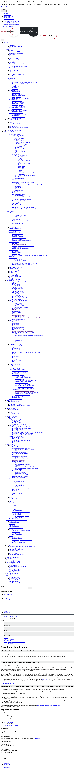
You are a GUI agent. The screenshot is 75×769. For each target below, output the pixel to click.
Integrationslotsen (16, 441)
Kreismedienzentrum (17, 367)
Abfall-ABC (15, 191)
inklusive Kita (18, 304)
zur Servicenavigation (9, 19)
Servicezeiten (12, 62)
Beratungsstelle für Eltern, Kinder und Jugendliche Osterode (29, 317)
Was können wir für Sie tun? (7, 588)
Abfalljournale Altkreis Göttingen (23, 196)
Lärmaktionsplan (16, 251)
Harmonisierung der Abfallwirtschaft (20, 200)
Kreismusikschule (16, 365)
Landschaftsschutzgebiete (21, 486)
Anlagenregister (16, 254)
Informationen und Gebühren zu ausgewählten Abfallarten (31, 184)
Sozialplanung (12, 85)
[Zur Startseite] (37, 38)
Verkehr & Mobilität (11, 525)
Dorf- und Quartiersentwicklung (16, 74)
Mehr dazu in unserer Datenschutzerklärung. (12, 6)
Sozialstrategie (15, 86)
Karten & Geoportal (11, 129)
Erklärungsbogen (19, 216)
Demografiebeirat (16, 91)
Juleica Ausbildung (16, 123)
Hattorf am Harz (19, 190)
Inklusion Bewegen (16, 431)
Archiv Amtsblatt (13, 565)
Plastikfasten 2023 (19, 178)
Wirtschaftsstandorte (14, 552)
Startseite (6, 638)
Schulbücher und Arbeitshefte (19, 372)
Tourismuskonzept (13, 268)
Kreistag (11, 50)
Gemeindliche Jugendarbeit (21, 376)
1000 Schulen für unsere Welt (19, 114)
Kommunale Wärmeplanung (18, 460)
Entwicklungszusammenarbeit (16, 113)
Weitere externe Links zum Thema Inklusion (22, 434)
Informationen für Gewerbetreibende (17, 549)
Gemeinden (9, 71)
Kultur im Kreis (13, 271)
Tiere (10, 504)
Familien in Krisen (16, 360)
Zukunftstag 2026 (13, 70)
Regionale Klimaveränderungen (19, 446)
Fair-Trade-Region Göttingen (16, 118)
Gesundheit (12, 417)
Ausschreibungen (10, 568)
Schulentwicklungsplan (17, 313)
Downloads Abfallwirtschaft (18, 194)
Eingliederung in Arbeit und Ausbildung (21, 220)
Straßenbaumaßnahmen (17, 234)
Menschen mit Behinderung (18, 423)
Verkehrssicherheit (16, 533)
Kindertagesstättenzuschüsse (18, 319)
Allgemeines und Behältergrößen (22, 142)
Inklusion (11, 425)
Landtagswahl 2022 (14, 581)
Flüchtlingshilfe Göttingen (18, 437)
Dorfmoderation (16, 75)
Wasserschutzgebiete (20, 484)
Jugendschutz (15, 389)
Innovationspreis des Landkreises (17, 554)
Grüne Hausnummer (20, 462)
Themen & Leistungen (9, 131)
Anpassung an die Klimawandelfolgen (21, 448)
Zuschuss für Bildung (17, 224)
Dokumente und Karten (20, 262)
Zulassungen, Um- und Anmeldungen (21, 530)
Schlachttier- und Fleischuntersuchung (21, 512)
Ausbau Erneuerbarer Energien (19, 456)
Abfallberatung (15, 154)
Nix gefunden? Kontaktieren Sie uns (9, 616)
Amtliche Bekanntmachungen (13, 562)
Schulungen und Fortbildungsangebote (21, 440)
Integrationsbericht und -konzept (19, 442)
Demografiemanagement (15, 90)
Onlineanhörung (16, 413)
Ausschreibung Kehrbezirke (15, 569)
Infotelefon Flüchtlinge (17, 438)
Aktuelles (6, 556)
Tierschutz (14, 509)
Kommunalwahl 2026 (14, 577)
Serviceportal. (37, 738)
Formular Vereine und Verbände (25, 387)
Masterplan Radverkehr (17, 236)
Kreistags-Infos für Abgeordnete (16, 53)
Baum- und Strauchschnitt (24, 163)
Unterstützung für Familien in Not (20, 297)
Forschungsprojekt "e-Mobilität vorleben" (22, 540)
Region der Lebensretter (15, 415)
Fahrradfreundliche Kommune (19, 238)
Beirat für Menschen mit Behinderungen (21, 428)
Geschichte (12, 45)
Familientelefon (18, 339)
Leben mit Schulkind (14, 320)
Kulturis (11, 272)
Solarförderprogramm (20, 472)
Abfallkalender (15, 139)
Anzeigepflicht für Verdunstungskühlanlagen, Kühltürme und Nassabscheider (30, 255)
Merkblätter (12, 524)
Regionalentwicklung (11, 78)
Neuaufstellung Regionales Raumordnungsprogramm (24, 82)
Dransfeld (17, 188)
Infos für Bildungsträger (14, 228)
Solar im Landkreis (16, 247)
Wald (10, 501)
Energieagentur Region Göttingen (23, 474)
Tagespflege (15, 421)
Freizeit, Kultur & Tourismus (13, 266)
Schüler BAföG (16, 323)
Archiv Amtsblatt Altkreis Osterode (17, 566)
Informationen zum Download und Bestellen (25, 175)
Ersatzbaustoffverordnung (21, 210)
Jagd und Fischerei (16, 514)
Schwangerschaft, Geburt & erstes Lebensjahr (20, 282)
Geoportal (11, 256)
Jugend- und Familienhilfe (18, 291)
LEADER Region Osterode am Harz (18, 110)
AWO (16, 337)
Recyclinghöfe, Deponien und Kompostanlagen (23, 182)
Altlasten (14, 500)
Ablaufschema (45, 679)
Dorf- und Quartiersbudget (18, 77)
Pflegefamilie (18, 293)
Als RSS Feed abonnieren (7, 26)
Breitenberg (18, 186)
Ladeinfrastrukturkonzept (18, 544)
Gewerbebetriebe (19, 176)
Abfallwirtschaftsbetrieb (14, 134)
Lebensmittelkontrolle (14, 522)
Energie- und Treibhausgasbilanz (19, 454)
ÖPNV (11, 536)
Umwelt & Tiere (10, 444)
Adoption (17, 295)
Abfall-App (15, 180)
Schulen (14, 321)
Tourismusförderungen (14, 270)
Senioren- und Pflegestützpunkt (19, 424)
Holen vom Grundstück (20, 150)
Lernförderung (15, 373)
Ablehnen (3, 9)
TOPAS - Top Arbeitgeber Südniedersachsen (19, 548)
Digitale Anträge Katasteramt (19, 244)
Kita (13, 301)
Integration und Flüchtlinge (15, 436)
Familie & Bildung (10, 280)
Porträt (8, 43)
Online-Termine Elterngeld (15, 399)
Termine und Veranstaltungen (13, 561)
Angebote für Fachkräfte (15, 344)
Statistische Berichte (17, 101)
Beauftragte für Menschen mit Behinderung (22, 427)
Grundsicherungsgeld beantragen (20, 214)
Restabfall (20, 156)
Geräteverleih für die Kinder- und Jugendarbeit (26, 388)
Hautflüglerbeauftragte (17, 490)
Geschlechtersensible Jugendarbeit (23, 377)
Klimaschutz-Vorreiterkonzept (19, 452)
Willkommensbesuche (17, 287)
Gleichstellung (9, 400)
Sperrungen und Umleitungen (16, 528)
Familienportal (18, 341)
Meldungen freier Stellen (18, 223)
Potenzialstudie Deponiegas (18, 477)
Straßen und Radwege (14, 232)
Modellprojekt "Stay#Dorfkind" (22, 395)
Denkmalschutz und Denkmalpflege (20, 248)
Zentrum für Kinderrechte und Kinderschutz (22, 331)
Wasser (11, 492)
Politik (7, 49)
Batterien (20, 164)
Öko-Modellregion (13, 518)
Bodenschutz (15, 498)
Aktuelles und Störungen (18, 135)
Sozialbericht (15, 87)
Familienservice (18, 340)
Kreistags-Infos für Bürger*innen (17, 51)
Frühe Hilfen (15, 283)
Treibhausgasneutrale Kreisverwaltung (21, 453)
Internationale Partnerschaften (16, 46)
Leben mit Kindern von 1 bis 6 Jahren (18, 300)
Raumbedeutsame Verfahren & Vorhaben (21, 83)
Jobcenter (11, 212)
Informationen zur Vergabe (15, 572)
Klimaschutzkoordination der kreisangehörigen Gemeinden (28, 466)
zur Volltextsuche (7, 15)
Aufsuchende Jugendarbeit (21, 383)
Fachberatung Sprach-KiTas (21, 307)
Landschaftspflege (16, 480)
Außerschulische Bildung (15, 364)
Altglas (19, 162)
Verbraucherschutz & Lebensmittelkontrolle (16, 520)
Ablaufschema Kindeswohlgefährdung (21, 345)
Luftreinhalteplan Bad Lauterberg (20, 476)
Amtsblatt (11, 564)
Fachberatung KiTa (19, 305)
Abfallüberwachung (14, 202)
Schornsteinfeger (16, 570)
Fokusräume (15, 89)
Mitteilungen (9, 558)
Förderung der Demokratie (12, 557)
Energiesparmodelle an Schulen (22, 464)
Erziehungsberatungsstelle (18, 296)
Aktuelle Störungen (19, 137)
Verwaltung (9, 57)
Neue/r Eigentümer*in (20, 146)
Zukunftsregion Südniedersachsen (14, 130)
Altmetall (20, 171)
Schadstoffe (21, 167)
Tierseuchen (18, 506)
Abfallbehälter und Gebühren (19, 141)
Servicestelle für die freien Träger (23, 381)
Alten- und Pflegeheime (17, 420)
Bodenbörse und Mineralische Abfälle (21, 204)
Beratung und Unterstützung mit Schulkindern (23, 332)
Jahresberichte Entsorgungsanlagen (23, 199)
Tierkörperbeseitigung (17, 510)
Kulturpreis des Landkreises (15, 278)
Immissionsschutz (13, 250)
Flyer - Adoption (4, 659)
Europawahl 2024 (13, 579)
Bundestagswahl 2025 (14, 578)
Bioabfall (20, 158)
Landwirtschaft (12, 502)
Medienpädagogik (19, 379)
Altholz (20, 170)
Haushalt (11, 55)
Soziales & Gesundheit (11, 416)
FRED (13, 343)
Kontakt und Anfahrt (17, 65)
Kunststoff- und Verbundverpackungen (27, 160)
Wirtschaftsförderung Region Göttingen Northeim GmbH (22, 546)
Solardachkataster (19, 457)
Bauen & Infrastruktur (11, 231)
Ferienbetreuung (16, 324)
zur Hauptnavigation (8, 16)
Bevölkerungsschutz (14, 409)
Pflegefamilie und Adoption (18, 292)
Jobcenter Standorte (16, 219)
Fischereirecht (18, 517)
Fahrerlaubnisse (16, 532)
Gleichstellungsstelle (14, 401)
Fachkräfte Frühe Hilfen (17, 288)
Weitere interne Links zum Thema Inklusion (22, 433)
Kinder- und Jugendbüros (18, 327)
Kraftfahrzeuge (12, 529)
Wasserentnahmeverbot (17, 496)
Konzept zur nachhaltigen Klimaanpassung (25, 449)
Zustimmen (3, 11)
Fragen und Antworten (20, 260)
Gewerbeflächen (13, 553)
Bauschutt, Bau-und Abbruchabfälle (26, 172)
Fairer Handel (15, 115)
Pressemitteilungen (19, 138)
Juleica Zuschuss (16, 125)
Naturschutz (12, 478)
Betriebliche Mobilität (17, 538)
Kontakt (14, 192)
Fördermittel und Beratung (18, 470)
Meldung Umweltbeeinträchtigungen (20, 206)
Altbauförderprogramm (20, 473)
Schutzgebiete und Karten (18, 481)
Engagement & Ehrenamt (12, 119)
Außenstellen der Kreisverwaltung (20, 66)
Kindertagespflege (16, 308)
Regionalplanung (13, 79)
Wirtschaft (8, 545)
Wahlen (8, 575)
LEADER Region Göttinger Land (17, 107)
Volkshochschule (16, 368)
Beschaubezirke (19, 513)
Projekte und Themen (17, 109)
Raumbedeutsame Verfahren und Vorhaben (22, 264)
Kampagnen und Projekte (18, 461)
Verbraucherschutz (13, 521)
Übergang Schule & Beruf (18, 396)
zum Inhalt (6, 13)
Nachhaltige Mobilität (14, 537)
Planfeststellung (16, 235)
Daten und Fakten (13, 47)
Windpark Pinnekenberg (18, 252)
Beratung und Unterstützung (18, 299)
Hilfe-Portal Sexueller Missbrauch (20, 363)
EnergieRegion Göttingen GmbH (23, 458)
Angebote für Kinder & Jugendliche (17, 369)
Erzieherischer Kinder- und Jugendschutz (24, 391)
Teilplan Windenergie (17, 81)
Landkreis (6, 42)
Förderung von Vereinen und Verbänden (18, 127)
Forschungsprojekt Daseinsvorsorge (20, 98)
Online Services (13, 69)
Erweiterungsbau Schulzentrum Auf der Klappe (23, 246)
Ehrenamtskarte (13, 121)
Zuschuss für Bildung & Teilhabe (20, 371)
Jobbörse (14, 226)
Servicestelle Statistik (14, 99)
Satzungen (17, 152)
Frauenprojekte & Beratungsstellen (17, 407)
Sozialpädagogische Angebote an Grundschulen (26, 380)
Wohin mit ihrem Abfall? (21, 155)
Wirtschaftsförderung (14, 550)
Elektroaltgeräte (21, 166)
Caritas (16, 336)
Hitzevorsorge (18, 450)
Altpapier (20, 159)
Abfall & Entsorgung (11, 133)
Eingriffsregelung (16, 489)
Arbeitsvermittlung (13, 227)
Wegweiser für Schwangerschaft (19, 349)
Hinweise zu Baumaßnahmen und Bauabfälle (25, 208)
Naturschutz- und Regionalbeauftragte (21, 488)
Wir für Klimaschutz (20, 286)
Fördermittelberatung (17, 94)
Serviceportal (12, 67)
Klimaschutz (12, 445)
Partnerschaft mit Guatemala (18, 117)
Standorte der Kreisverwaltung (16, 63)
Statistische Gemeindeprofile (18, 106)
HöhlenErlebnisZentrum (15, 276)
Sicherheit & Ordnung (11, 408)
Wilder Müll (15, 203)
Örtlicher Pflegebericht (17, 105)
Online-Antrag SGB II (20, 215)
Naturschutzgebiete (19, 485)
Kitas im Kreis (18, 303)
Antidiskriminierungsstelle (15, 404)
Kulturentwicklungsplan (15, 279)
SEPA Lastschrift (19, 147)
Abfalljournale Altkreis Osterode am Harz (24, 198)
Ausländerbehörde (13, 411)
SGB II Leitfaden (16, 218)
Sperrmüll (14, 179)
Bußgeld (11, 412)
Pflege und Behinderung (15, 419)
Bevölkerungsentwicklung (18, 102)
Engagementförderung (14, 126)
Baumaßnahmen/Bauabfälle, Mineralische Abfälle (23, 207)
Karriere (5, 583)
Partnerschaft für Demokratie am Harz (24, 393)
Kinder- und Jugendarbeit (18, 375)
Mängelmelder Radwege (18, 239)
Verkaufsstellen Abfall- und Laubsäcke (24, 148)
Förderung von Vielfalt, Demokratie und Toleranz (26, 392)
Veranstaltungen (10, 574)
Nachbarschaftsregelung (20, 151)
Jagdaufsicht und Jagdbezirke (22, 516)
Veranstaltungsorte (13, 275)
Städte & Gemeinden (14, 73)
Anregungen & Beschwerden (16, 61)
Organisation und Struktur (15, 59)
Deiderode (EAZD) (19, 187)
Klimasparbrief (18, 469)
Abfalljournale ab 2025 (20, 195)
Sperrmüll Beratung (22, 168)
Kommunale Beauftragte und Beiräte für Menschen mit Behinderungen (28, 432)
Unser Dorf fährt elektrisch (18, 542)
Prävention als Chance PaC (18, 329)
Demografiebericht (16, 97)
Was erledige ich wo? (14, 58)
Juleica (11, 122)
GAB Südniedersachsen (15, 230)
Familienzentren (16, 284)
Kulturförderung (13, 274)
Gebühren (17, 143)
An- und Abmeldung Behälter (22, 145)
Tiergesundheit (15, 505)
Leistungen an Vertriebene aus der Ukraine (22, 222)
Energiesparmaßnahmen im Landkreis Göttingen (26, 468)
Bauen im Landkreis (14, 242)
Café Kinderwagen (16, 289)
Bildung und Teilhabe (20, 316)
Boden (10, 497)
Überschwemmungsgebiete (21, 482)
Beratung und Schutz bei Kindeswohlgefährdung (48, 705)
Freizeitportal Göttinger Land (16, 267)
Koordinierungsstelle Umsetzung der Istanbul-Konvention (22, 403)
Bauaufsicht (15, 243)
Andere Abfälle (21, 174)
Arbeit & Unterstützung (11, 211)
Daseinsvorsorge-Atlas (17, 103)
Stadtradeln (17, 465)
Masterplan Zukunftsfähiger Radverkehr (21, 240)
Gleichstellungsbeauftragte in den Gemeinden (19, 405)
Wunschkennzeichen (14, 526)
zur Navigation (7, 17)
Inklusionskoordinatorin (17, 429)
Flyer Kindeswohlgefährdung (7, 683)
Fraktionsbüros (12, 54)
